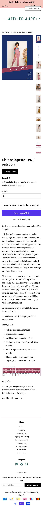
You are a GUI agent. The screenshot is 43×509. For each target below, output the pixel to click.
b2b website (21, 449)
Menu (6, 6)
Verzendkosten (24, 182)
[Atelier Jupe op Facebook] (16, 465)
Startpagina (6, 32)
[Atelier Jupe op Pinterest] (21, 465)
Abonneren (32, 485)
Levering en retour (21, 440)
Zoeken (21, 427)
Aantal (5, 191)
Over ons (21, 430)
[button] (33, 8)
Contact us (21, 453)
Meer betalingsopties (21, 219)
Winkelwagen (36, 6)
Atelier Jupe (25, 492)
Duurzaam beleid (21, 446)
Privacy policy (21, 443)
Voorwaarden (21, 433)
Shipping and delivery (21, 436)
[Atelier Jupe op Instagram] (26, 465)
